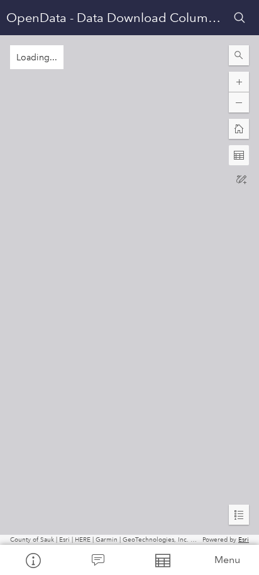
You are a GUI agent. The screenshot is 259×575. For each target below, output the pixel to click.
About (32, 560)
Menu (227, 560)
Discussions (97, 560)
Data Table (162, 560)
